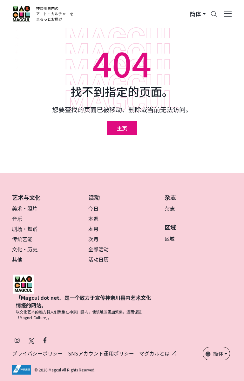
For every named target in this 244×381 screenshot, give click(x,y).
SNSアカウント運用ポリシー (101, 353)
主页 (122, 128)
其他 (17, 259)
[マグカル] (23, 283)
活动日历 (98, 259)
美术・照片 (24, 208)
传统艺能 (22, 239)
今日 (93, 208)
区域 (170, 238)
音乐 (17, 218)
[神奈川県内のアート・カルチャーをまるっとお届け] (43, 14)
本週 (93, 218)
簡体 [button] (218, 353)
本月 (93, 229)
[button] (197, 14)
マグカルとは (155, 353)
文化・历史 (24, 249)
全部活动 (98, 249)
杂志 (170, 208)
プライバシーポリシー (37, 353)
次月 (93, 239)
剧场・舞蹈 (24, 229)
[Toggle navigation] (228, 14)
